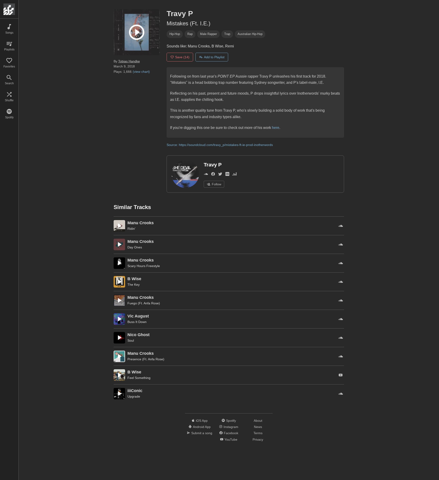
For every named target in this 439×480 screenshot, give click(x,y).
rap (190, 34)
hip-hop (174, 34)
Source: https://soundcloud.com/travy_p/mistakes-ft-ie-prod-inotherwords (220, 145)
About (258, 420)
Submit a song (201, 433)
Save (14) (182, 57)
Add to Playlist (214, 57)
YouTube (230, 439)
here (275, 128)
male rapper (208, 34)
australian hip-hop (250, 34)
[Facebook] (213, 174)
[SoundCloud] (206, 174)
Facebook (231, 433)
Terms (257, 433)
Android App (202, 427)
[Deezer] (234, 174)
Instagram (231, 427)
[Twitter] (220, 174)
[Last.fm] (227, 174)
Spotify (231, 420)
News (258, 427)
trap (227, 34)
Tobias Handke (129, 61)
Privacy (258, 439)
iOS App (202, 420)
